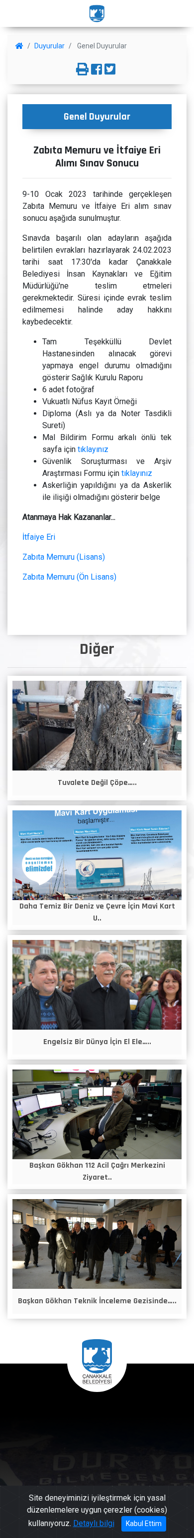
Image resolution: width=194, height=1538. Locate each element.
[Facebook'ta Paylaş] (96, 69)
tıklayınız (93, 449)
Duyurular (49, 46)
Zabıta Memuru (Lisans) (63, 557)
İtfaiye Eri (38, 537)
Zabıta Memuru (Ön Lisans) (69, 577)
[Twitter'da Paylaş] (109, 69)
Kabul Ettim (144, 1524)
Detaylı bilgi (93, 1523)
